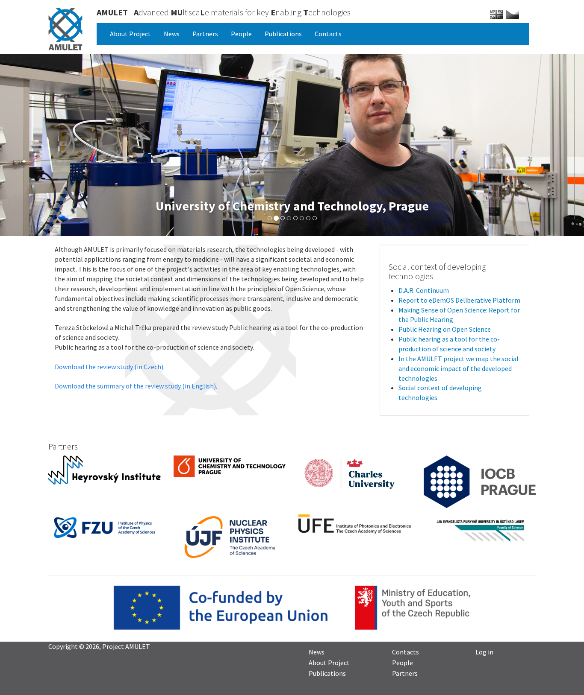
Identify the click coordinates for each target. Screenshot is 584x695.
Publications (283, 33)
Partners (205, 33)
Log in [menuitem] (484, 651)
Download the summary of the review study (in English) (135, 386)
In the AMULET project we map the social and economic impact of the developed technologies (458, 368)
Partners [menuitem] (405, 673)
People (241, 33)
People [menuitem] (402, 662)
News (172, 33)
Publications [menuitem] (327, 673)
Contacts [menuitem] (405, 651)
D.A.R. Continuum (423, 290)
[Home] (65, 29)
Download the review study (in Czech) (109, 366)
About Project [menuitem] (329, 662)
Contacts (328, 33)
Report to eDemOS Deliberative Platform (459, 300)
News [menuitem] (316, 651)
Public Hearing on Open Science (444, 329)
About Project (130, 33)
